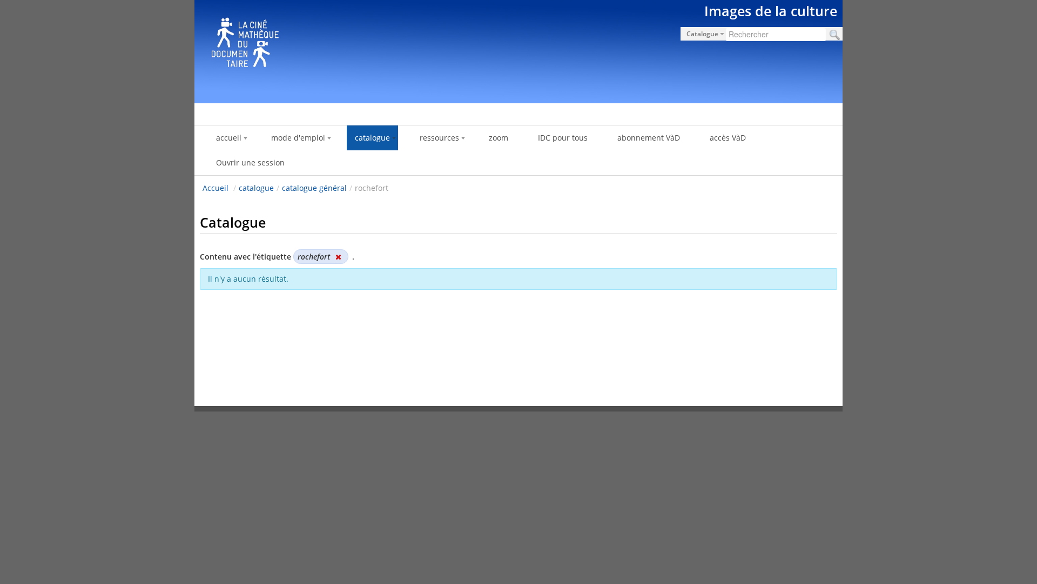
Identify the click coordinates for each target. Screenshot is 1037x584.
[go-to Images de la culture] (518, 50)
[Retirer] (338, 256)
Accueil (215, 188)
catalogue (256, 188)
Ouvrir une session (250, 162)
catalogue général (314, 188)
